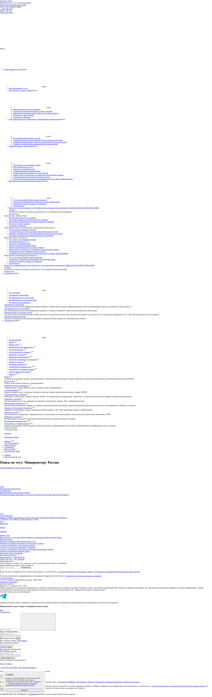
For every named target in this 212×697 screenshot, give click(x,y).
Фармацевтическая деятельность (21, 347)
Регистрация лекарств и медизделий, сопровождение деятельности (34, 119)
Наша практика (10, 445)
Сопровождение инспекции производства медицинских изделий (37, 140)
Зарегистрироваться (7, 658)
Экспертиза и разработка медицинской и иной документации (36, 202)
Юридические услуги (12, 69)
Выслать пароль (6, 647)
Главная (7, 455)
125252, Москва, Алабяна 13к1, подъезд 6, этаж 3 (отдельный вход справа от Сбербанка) (33, 563)
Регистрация (22, 641)
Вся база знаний (15, 340)
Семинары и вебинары (21, 117)
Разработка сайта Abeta (8, 582)
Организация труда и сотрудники (21, 298)
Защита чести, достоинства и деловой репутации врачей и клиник (38, 175)
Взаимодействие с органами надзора (22, 300)
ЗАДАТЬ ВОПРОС (11, 443)
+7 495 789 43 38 (6, 9)
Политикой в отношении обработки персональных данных (117, 572)
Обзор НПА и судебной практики (21, 369)
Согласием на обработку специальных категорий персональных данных (178, 686)
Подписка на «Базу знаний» (23, 115)
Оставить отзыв (6, 1)
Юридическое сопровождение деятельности (25, 181)
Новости (12, 374)
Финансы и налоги (16, 362)
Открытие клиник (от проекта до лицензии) (29, 204)
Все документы (14, 293)
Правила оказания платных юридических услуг (18, 541)
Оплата (53, 537)
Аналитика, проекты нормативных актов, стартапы (32, 111)
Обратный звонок (6, 13)
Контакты (46, 537)
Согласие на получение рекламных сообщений (17, 547)
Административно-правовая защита (26, 171)
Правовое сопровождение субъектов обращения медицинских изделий (40, 142)
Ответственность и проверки (20, 352)
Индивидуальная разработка (19, 303)
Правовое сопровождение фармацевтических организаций (35, 144)
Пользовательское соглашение (11, 553)
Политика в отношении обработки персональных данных (22, 543)
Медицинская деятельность (19, 357)
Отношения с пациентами (18, 295)
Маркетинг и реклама (17, 355)
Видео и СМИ (9, 449)
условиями (32, 694)
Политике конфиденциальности (19, 683)
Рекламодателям (6, 539)
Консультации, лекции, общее (20, 90)
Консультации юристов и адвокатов (26, 109)
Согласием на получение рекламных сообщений (83, 576)
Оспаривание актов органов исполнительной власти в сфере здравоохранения (43, 179)
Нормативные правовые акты (20, 367)
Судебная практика (16, 350)
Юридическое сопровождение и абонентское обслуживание (35, 113)
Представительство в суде (23, 167)
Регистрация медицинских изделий (26, 138)
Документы (8, 273)
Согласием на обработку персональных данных (75, 572)
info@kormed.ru (6, 557)
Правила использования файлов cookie (14, 551)
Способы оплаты (6, 578)
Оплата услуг (14, 214)
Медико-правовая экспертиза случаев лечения (30, 173)
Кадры (11, 342)
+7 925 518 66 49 (18, 559)
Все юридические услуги (18, 88)
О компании (9, 447)
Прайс (59, 537)
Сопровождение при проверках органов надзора (31, 177)
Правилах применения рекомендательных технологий (21, 684)
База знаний (8, 320)
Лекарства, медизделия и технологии (23, 360)
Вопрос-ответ (14, 345)
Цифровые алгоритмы (17, 364)
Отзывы (12, 210)
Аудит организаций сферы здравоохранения (30, 200)
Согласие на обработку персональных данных (17, 545)
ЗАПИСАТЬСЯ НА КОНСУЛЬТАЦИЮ (84, 208)
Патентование (18, 206)
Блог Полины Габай (12, 451)
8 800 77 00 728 (5, 11)
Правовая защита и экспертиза (20, 146)
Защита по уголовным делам (24, 169)
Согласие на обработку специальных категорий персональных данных (26, 549)
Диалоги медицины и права (19, 372)
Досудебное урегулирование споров (26, 165)
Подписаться (26, 567)
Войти (18, 638)
